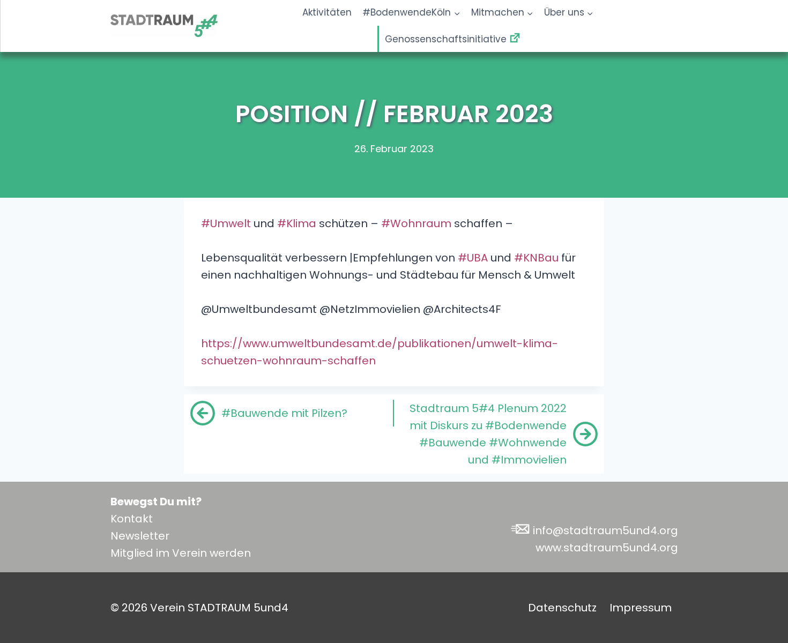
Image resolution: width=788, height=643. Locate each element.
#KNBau (536, 257)
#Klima (296, 223)
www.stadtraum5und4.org (607, 547)
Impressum (640, 607)
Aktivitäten (327, 12)
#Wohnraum (416, 223)
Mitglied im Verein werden (180, 552)
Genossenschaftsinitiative (446, 38)
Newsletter (139, 535)
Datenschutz (562, 607)
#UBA (473, 257)
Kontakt (131, 518)
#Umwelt (226, 223)
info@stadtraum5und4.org (605, 530)
